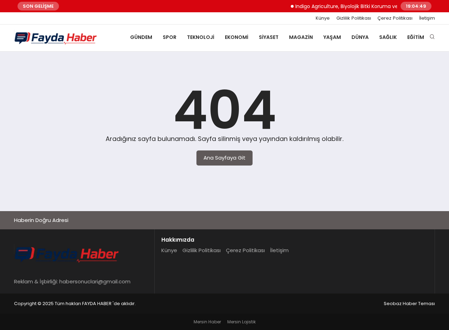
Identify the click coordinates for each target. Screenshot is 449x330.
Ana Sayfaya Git (224, 157)
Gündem (141, 37)
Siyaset (269, 37)
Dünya (360, 37)
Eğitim (415, 37)
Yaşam (332, 37)
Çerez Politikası (395, 18)
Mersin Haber (207, 322)
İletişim (427, 18)
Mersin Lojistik (241, 322)
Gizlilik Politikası (353, 18)
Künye (323, 18)
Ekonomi (236, 37)
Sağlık (388, 37)
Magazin (301, 37)
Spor (169, 37)
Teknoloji (200, 37)
